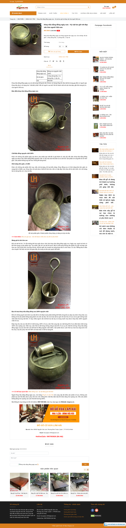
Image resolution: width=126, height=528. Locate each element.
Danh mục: (47, 57)
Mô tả (49, 65)
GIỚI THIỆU (53, 13)
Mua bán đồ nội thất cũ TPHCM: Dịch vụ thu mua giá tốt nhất (106, 192)
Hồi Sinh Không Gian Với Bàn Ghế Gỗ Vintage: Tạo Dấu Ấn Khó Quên (107, 150)
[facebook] (92, 510)
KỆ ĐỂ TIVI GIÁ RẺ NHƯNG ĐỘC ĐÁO (105, 106)
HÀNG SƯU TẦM (30, 19)
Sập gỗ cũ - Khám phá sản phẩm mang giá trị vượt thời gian (80, 493)
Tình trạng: (47, 42)
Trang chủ (12, 19)
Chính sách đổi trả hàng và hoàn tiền (74, 516)
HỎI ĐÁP (103, 13)
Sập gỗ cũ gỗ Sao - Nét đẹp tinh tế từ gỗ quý (19, 493)
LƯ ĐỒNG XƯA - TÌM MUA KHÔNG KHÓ (105, 115)
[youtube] (96, 510)
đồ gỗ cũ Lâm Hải (47, 395)
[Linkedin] (56, 61)
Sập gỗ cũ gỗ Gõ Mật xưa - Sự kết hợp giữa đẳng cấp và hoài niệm (39, 493)
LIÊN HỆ (112, 13)
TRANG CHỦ (42, 13)
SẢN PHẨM (64, 13)
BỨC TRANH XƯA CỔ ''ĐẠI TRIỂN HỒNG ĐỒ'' (106, 124)
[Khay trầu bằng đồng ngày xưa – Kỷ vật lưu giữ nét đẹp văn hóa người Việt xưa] (22, 7)
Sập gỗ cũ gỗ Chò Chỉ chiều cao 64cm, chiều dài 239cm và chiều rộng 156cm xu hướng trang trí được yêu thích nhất (59, 493)
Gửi (85, 464)
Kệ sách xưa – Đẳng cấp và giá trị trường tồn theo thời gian (106, 223)
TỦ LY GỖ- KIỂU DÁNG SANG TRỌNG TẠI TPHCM (106, 88)
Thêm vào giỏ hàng (55, 51)
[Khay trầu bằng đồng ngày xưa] (115, 524)
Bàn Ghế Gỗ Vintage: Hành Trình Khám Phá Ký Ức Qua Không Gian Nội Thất (106, 163)
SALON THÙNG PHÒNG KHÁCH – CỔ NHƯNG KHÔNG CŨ (106, 59)
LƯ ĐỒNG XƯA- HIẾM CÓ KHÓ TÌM (106, 97)
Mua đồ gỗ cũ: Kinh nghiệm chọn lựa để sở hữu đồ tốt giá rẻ (106, 176)
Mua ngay (79, 51)
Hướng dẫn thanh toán (70, 512)
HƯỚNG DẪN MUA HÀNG (89, 13)
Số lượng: (47, 46)
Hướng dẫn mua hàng (70, 509)
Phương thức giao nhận (70, 514)
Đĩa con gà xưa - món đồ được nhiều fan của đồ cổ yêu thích (40, 236)
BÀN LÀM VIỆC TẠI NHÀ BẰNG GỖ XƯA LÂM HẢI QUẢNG (106, 134)
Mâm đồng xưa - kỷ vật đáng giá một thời (41, 391)
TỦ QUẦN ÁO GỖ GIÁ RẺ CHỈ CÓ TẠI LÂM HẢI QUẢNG (107, 69)
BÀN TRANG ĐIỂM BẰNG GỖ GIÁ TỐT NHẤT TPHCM (107, 78)
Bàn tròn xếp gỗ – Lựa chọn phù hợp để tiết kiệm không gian (106, 207)
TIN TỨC (75, 13)
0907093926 (20, 1)
